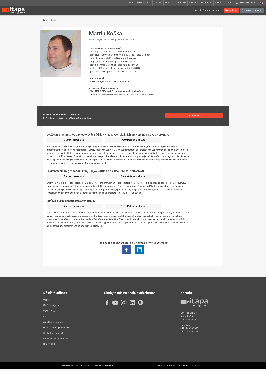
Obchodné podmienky (54, 333)
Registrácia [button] (230, 10)
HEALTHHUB (49, 344)
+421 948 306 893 (189, 328)
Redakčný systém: (187, 365)
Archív (218, 2)
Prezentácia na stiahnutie (133, 140)
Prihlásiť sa (194, 115)
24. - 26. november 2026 (56, 118)
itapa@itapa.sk (187, 325)
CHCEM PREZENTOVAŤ (139, 2)
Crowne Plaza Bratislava (81, 118)
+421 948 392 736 (189, 331)
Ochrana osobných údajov (56, 327)
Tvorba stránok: (162, 365)
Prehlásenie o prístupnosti (56, 338)
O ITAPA (47, 300)
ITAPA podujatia (51, 305)
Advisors (193, 2)
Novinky (158, 2)
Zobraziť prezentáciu (74, 140)
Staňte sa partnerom (252, 10)
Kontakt (228, 2)
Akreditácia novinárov (53, 322)
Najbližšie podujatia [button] (206, 10)
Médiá (168, 2)
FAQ (45, 316)
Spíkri (45, 20)
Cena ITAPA (180, 2)
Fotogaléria (206, 2)
